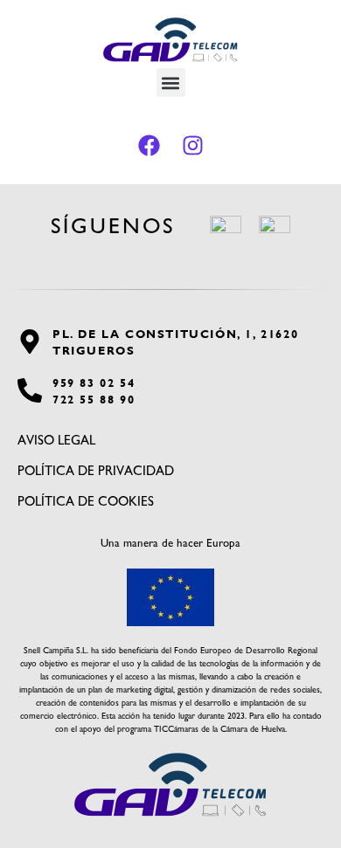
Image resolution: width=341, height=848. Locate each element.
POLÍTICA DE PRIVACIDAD (95, 471)
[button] (171, 82)
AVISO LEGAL (56, 440)
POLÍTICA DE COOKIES (85, 501)
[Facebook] (148, 145)
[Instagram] (192, 145)
